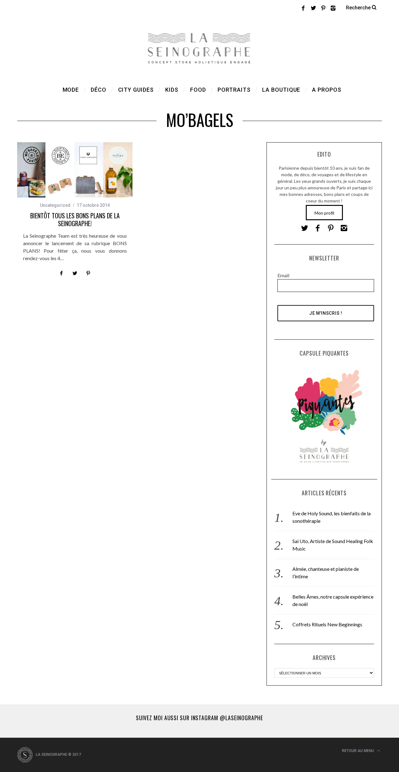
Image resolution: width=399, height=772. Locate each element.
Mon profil (324, 213)
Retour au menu (358, 751)
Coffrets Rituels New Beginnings (327, 624)
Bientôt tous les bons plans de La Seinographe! (75, 219)
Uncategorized (55, 205)
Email (283, 275)
